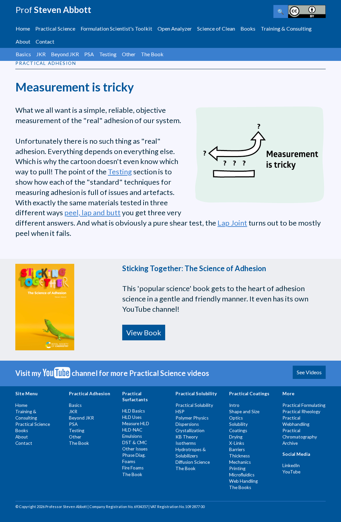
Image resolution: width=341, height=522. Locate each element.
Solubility (238, 424)
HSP (179, 411)
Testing (108, 54)
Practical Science (55, 28)
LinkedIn (291, 465)
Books (247, 28)
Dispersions (187, 424)
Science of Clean (216, 28)
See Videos (309, 372)
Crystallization (189, 430)
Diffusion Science (192, 462)
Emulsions (132, 436)
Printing (237, 468)
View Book (143, 332)
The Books (240, 487)
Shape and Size (244, 411)
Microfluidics (241, 474)
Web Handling (243, 481)
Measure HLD (135, 423)
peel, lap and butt (92, 212)
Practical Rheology (301, 411)
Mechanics (240, 462)
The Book (152, 54)
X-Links (236, 443)
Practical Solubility (194, 405)
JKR (41, 54)
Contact (45, 41)
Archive (290, 443)
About (23, 41)
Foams (128, 461)
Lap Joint (232, 222)
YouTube (291, 471)
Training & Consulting (286, 28)
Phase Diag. (134, 455)
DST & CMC (134, 442)
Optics (236, 418)
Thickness (239, 455)
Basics (23, 54)
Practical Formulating (303, 405)
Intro (234, 405)
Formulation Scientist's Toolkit (116, 28)
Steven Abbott (53, 9)
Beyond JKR (65, 54)
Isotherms (185, 443)
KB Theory (186, 436)
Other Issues (135, 448)
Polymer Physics (191, 418)
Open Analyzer (175, 28)
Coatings (238, 430)
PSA (89, 54)
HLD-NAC (132, 430)
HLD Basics (133, 411)
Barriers (237, 449)
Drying (235, 436)
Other (129, 54)
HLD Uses (132, 417)
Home (23, 28)
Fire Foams (133, 467)
